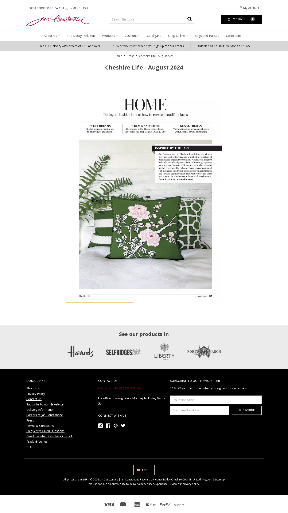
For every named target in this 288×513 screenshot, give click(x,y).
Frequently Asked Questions (45, 431)
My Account (250, 8)
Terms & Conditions (40, 426)
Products (108, 35)
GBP (145, 470)
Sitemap (220, 479)
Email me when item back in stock (49, 436)
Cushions (131, 35)
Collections (234, 35)
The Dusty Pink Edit (81, 35)
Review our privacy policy (184, 484)
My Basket (242, 19)
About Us (50, 35)
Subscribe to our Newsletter (45, 404)
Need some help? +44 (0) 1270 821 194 (58, 8)
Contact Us (34, 399)
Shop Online (176, 35)
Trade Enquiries (36, 441)
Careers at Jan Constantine (44, 415)
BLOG (30, 447)
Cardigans (154, 35)
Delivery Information (40, 410)
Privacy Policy (35, 394)
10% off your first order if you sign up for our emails (148, 46)
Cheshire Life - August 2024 (156, 56)
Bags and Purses (207, 35)
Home (118, 56)
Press (130, 56)
